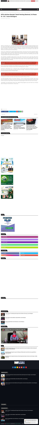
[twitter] (29, 253)
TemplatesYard (8, 423)
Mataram (4, 247)
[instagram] (10, 255)
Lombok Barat (4, 236)
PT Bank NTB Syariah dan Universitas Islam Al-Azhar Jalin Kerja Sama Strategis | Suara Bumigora (20, 374)
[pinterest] (26, 367)
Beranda (2, 12)
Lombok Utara (4, 244)
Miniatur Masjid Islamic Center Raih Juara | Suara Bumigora (14, 321)
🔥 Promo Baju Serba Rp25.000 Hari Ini (30, 421)
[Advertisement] (19, 7)
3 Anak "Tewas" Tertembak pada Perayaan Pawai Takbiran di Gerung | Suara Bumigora (19, 313)
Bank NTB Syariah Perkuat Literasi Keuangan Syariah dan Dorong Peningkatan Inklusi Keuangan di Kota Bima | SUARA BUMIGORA (6, 127)
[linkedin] (24, 367)
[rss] (17, 367)
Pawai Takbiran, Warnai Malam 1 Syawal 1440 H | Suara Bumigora (15, 317)
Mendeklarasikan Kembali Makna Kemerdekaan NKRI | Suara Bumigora (16, 378)
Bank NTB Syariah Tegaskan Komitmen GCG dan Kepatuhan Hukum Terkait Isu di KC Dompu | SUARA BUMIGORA (21, 357)
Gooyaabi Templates (17, 423)
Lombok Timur (4, 242)
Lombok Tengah (5, 239)
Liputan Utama (6, 12)
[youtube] (29, 255)
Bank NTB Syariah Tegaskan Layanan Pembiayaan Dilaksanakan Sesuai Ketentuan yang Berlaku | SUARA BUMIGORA (19, 127)
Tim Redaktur (3, 18)
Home (23, 423)
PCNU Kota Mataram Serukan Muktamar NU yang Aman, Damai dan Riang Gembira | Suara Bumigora (21, 382)
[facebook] (10, 253)
